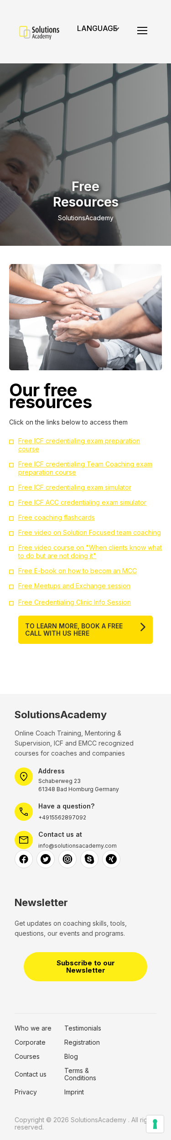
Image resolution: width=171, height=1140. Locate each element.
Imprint (74, 1092)
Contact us (31, 1074)
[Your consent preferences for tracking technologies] (155, 1124)
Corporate (30, 1042)
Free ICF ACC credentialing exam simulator (82, 502)
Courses (27, 1056)
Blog (71, 1056)
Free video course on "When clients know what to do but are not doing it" (90, 552)
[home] (38, 32)
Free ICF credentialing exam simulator (74, 487)
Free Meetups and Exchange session (74, 586)
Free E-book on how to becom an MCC (77, 571)
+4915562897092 (62, 817)
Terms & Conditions (80, 1074)
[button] (102, 32)
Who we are (33, 1028)
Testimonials (82, 1028)
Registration (82, 1042)
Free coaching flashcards (56, 517)
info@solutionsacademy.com (77, 845)
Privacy (26, 1092)
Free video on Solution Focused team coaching (89, 532)
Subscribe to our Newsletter (86, 966)
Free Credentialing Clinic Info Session (74, 602)
